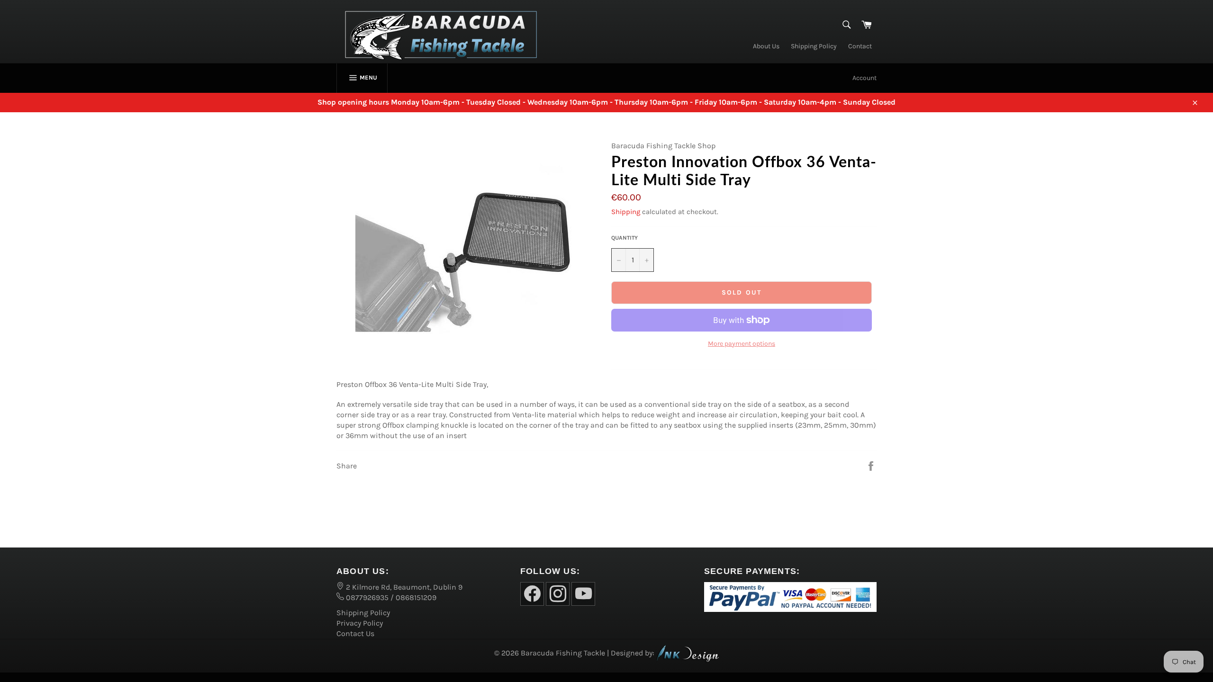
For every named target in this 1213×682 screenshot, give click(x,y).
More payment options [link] (741, 344)
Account (864, 78)
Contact (860, 46)
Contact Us (355, 633)
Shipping (625, 211)
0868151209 (416, 597)
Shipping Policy (814, 46)
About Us (766, 46)
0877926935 (366, 597)
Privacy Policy (359, 623)
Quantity (624, 237)
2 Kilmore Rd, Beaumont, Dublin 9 (403, 587)
